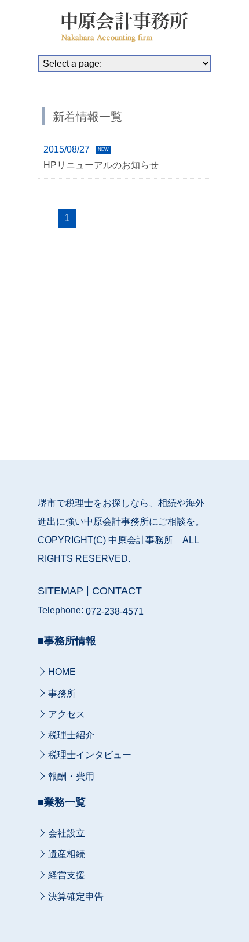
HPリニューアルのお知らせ (101, 165)
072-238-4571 (115, 611)
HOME (62, 672)
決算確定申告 (76, 896)
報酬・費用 (71, 776)
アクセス (66, 714)
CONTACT (117, 591)
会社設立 (66, 833)
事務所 (62, 693)
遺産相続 (66, 854)
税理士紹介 (71, 735)
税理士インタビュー (89, 755)
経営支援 (66, 875)
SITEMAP (60, 591)
